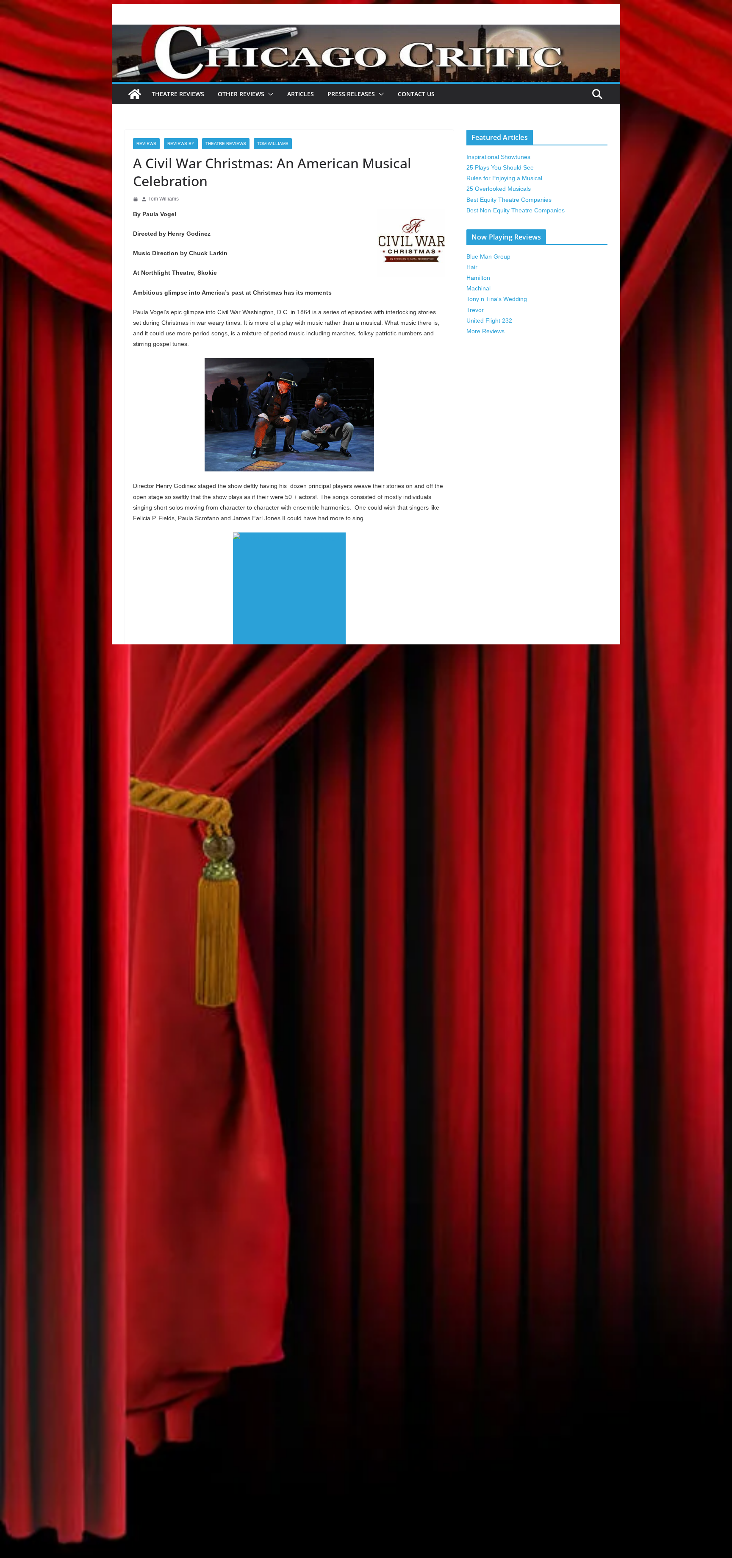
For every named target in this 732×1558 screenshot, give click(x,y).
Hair (471, 267)
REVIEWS (146, 143)
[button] (269, 94)
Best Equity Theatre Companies (509, 199)
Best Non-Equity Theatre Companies (515, 210)
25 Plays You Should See (500, 167)
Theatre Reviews (178, 94)
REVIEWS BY (180, 143)
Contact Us (416, 94)
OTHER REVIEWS (241, 94)
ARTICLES (300, 94)
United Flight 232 (489, 320)
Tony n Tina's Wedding (496, 298)
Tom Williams (272, 143)
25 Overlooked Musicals (498, 188)
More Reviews (485, 331)
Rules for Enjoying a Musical (504, 178)
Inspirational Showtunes (498, 156)
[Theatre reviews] (366, 30)
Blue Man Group (488, 256)
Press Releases (351, 94)
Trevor (475, 310)
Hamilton (478, 277)
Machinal (478, 288)
